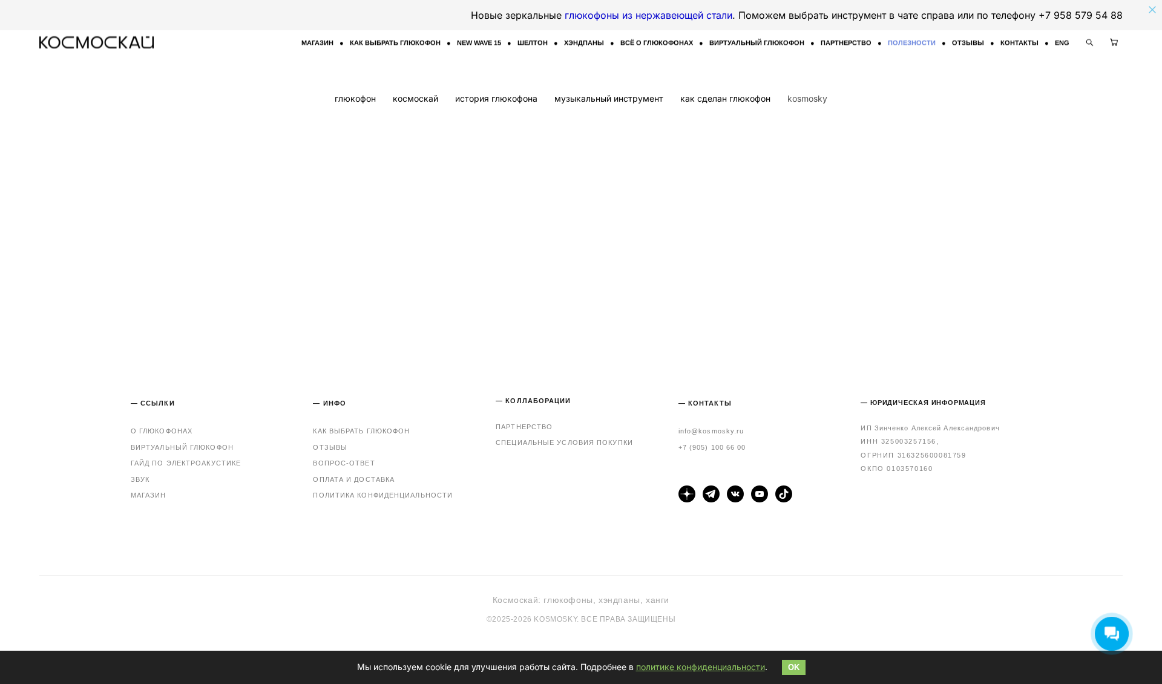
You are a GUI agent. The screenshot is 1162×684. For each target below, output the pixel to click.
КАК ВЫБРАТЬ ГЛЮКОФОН (395, 42)
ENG (1062, 42)
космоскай (417, 98)
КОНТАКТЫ (1019, 42)
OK (793, 667)
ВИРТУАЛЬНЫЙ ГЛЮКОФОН (756, 42)
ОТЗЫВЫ (968, 42)
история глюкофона (497, 98)
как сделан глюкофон (726, 98)
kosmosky (807, 98)
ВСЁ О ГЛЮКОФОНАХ (656, 42)
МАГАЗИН (317, 42)
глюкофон (356, 98)
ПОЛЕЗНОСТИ (912, 42)
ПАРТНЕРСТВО (846, 42)
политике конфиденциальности (700, 667)
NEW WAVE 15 (479, 42)
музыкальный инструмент (610, 98)
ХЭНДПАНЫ (584, 42)
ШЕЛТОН (532, 42)
